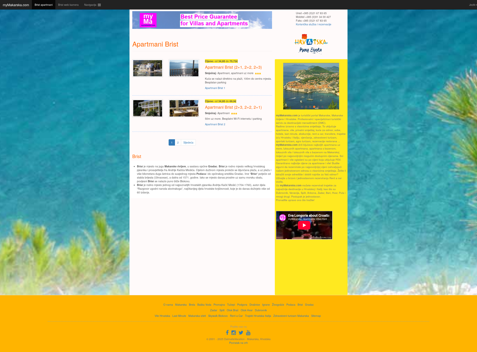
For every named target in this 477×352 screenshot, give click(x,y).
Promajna (219, 304)
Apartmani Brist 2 (215, 124)
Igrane (266, 304)
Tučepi (231, 304)
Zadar (213, 310)
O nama (168, 304)
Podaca (290, 304)
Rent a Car (236, 316)
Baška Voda (204, 304)
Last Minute (179, 316)
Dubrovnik (261, 310)
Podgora (242, 304)
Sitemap (316, 316)
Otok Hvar (247, 310)
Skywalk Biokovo (218, 316)
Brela (192, 304)
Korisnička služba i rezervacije (313, 24)
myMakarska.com (16, 4)
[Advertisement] (304, 267)
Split (222, 310)
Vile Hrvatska (162, 316)
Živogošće (278, 304)
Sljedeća (188, 142)
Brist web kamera (68, 5)
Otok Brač (232, 310)
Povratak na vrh (238, 343)
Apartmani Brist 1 (215, 88)
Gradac (309, 304)
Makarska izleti (197, 316)
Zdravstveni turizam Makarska (291, 316)
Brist (300, 304)
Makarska (181, 304)
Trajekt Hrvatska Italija (258, 316)
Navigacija (91, 5)
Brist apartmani (44, 5)
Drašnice (254, 304)
